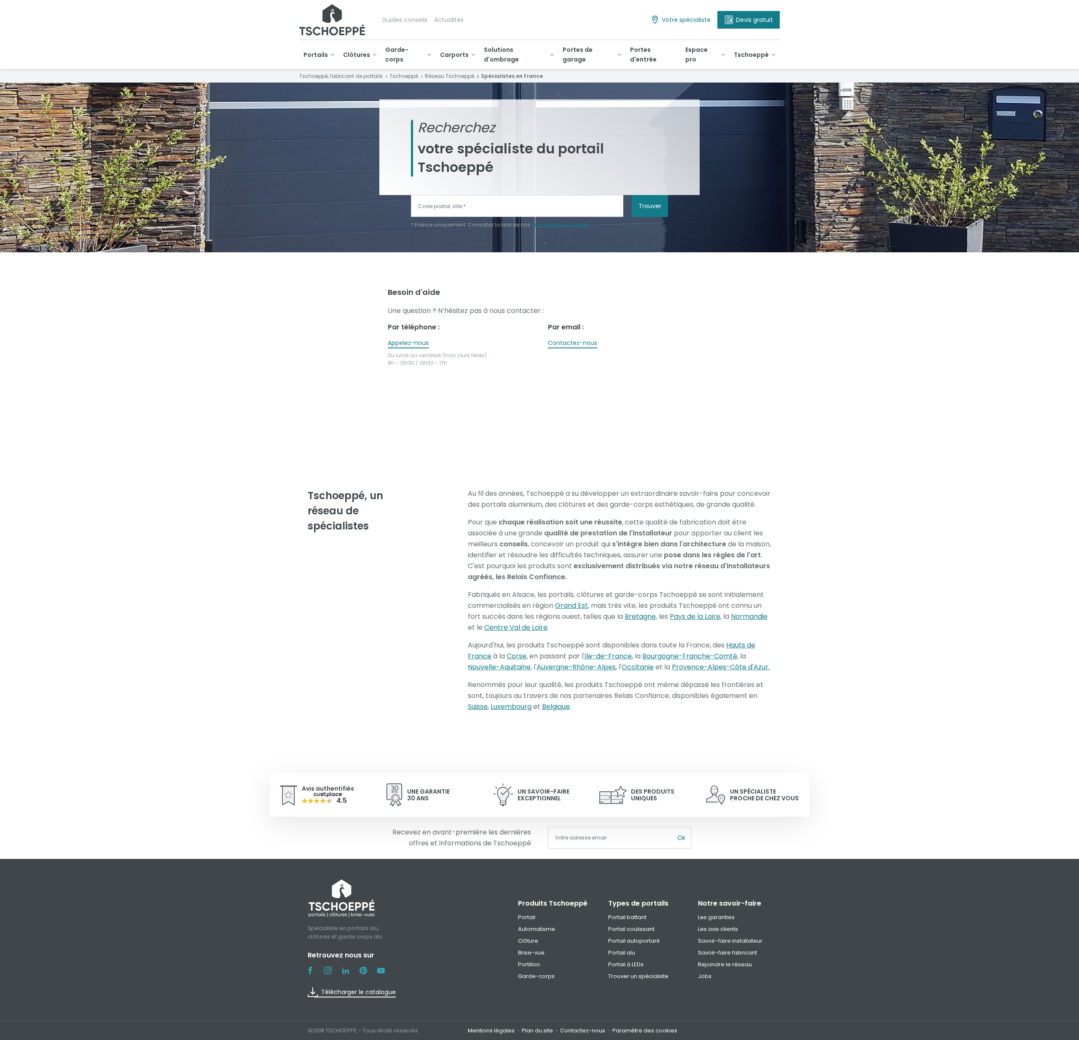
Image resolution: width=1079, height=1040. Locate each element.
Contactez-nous (572, 343)
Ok (681, 838)
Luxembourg (511, 706)
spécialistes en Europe (559, 224)
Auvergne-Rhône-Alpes (576, 667)
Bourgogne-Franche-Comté (689, 656)
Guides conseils (404, 20)
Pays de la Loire (695, 616)
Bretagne (640, 616)
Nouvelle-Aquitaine (499, 667)
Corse (516, 656)
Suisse (478, 706)
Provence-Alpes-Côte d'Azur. (721, 667)
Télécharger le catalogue (358, 992)
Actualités (449, 20)
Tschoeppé (751, 55)
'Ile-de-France (607, 656)
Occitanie (638, 667)
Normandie (749, 616)
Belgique (556, 706)
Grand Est (571, 605)
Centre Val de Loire (516, 627)
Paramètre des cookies (644, 1031)
